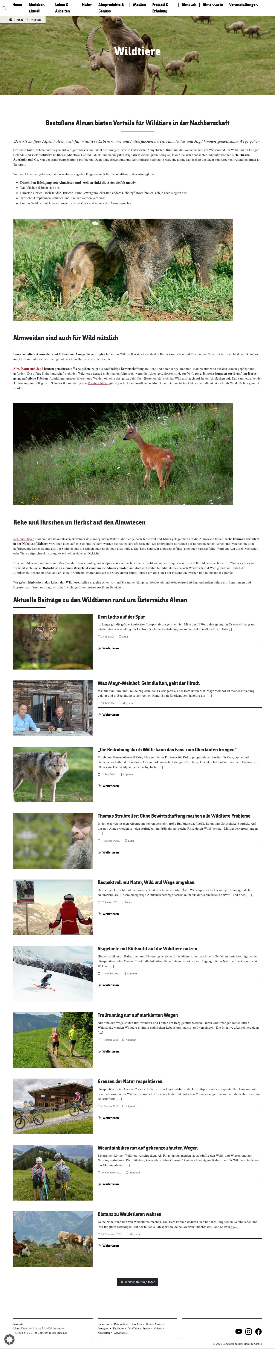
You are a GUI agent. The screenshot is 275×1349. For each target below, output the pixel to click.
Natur (87, 5)
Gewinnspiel (121, 1333)
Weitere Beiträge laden (140, 1282)
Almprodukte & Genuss (111, 8)
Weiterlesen (110, 648)
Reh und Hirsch (23, 539)
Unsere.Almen (154, 1324)
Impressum (104, 1324)
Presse (146, 1328)
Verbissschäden (98, 383)
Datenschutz (121, 1324)
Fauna (20, 20)
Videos (158, 1328)
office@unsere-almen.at (53, 1333)
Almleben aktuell (36, 8)
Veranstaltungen (243, 5)
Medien (139, 5)
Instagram (103, 1328)
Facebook (118, 1328)
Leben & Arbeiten (62, 8)
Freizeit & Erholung (160, 8)
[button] (9, 1339)
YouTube (133, 1328)
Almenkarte (213, 5)
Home (17, 5)
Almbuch (189, 5)
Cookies (137, 1324)
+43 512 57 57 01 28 (25, 1333)
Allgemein (127, 703)
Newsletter (104, 1333)
